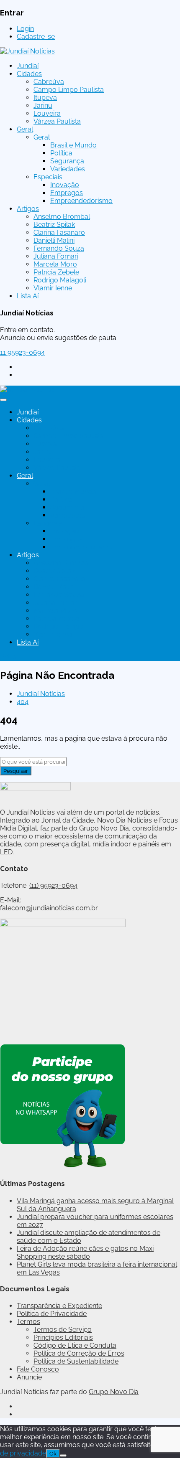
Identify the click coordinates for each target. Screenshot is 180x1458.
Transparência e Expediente (59, 1306)
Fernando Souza (58, 248)
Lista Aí (28, 296)
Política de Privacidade (52, 1314)
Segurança (67, 161)
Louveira (47, 113)
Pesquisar (15, 770)
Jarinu (42, 105)
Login (25, 29)
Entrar (9, 657)
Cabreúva (48, 82)
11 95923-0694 (22, 352)
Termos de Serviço (62, 1330)
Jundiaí (28, 66)
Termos (28, 1322)
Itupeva (45, 98)
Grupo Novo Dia (114, 1392)
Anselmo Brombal (61, 217)
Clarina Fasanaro (59, 232)
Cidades (29, 74)
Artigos (28, 209)
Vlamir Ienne (52, 288)
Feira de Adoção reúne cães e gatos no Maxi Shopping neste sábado (85, 1252)
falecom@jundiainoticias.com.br (49, 908)
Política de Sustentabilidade (75, 1361)
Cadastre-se (36, 37)
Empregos (66, 193)
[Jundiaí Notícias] (27, 51)
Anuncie (29, 1377)
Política (61, 153)
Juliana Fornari (55, 256)
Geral (25, 129)
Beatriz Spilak (54, 225)
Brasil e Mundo (73, 145)
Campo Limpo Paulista (68, 90)
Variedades (67, 169)
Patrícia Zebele (56, 272)
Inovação (64, 185)
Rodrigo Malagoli (59, 280)
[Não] (63, 1455)
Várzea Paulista (57, 121)
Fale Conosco (38, 1369)
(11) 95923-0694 (53, 885)
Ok (53, 1453)
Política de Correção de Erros (78, 1353)
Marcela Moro (55, 264)
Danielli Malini (54, 240)
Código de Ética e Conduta (74, 1345)
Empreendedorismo (81, 201)
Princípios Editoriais (63, 1337)
